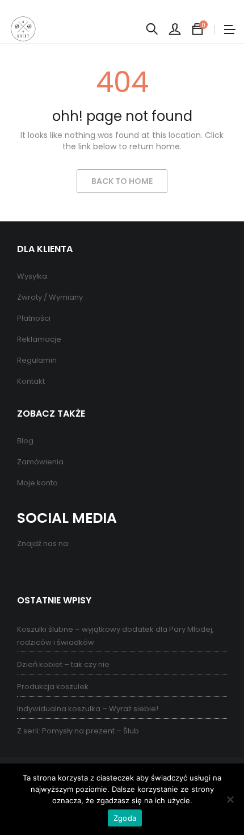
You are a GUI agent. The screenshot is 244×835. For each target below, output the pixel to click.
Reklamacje (39, 339)
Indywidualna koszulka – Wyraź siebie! (87, 708)
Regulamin (37, 360)
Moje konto (37, 482)
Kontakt (31, 381)
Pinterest (50, 568)
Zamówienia (40, 461)
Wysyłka (32, 276)
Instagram (72, 568)
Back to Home (122, 181)
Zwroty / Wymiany (50, 297)
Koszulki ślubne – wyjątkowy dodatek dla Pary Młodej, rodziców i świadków (115, 636)
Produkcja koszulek (53, 686)
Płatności (34, 318)
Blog (25, 440)
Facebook (27, 568)
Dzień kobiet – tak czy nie (63, 664)
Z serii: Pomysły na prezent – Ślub (78, 730)
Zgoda (124, 818)
